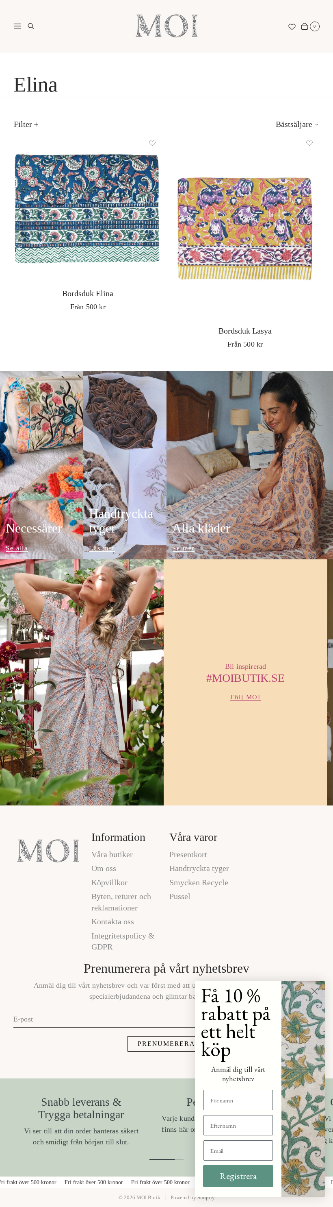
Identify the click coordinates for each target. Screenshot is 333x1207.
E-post (23, 1019)
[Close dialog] (314, 991)
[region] (166, 682)
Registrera (238, 1176)
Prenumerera (166, 1043)
